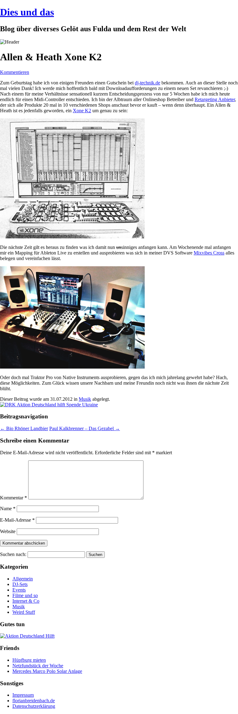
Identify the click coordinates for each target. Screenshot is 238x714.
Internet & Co (25, 601)
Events (19, 589)
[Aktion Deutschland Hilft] (27, 636)
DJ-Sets (20, 584)
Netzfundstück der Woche (37, 665)
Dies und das (27, 12)
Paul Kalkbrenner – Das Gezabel (84, 428)
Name (7, 508)
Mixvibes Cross (209, 252)
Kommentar (13, 497)
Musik (85, 399)
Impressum (23, 695)
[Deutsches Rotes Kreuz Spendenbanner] (49, 404)
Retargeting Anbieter (215, 99)
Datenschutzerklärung (33, 706)
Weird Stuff (23, 612)
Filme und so (25, 595)
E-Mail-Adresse (17, 520)
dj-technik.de (147, 82)
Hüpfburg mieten (29, 660)
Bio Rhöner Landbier (24, 428)
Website (7, 531)
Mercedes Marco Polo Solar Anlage (47, 671)
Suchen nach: (13, 554)
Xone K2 (82, 110)
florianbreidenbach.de (33, 700)
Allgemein (22, 578)
